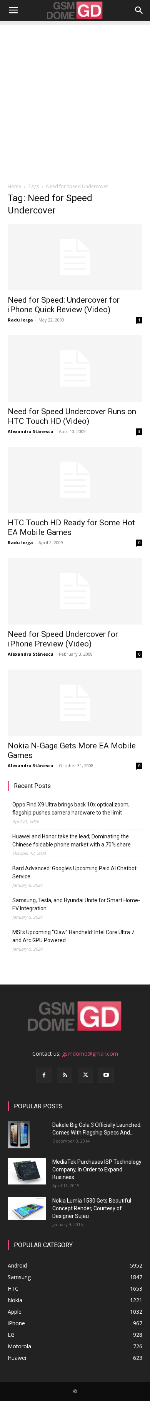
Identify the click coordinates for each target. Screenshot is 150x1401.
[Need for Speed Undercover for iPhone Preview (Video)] (75, 591)
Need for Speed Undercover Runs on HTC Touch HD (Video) (72, 416)
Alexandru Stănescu (30, 431)
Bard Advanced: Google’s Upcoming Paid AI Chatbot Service (74, 872)
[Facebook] (44, 1075)
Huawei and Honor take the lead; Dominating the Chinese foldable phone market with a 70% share (71, 840)
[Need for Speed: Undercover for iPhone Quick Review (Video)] (75, 257)
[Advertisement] (75, 100)
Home (14, 186)
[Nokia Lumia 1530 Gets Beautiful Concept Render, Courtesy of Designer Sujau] (27, 1208)
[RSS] (64, 1075)
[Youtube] (106, 1075)
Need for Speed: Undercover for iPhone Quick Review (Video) (64, 304)
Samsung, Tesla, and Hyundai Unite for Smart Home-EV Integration (76, 904)
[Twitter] (85, 1075)
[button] (13, 10)
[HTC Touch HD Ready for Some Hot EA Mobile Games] (75, 480)
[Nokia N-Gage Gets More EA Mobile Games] (75, 703)
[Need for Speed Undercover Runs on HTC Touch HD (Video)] (75, 368)
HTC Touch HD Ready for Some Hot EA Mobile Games (71, 527)
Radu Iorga (20, 320)
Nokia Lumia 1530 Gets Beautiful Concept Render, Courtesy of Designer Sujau (91, 1208)
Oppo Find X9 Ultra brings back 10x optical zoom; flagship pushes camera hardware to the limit (71, 808)
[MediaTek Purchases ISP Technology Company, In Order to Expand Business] (27, 1171)
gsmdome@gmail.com (90, 1053)
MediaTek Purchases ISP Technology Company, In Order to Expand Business (97, 1169)
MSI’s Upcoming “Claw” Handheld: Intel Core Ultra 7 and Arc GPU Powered (73, 936)
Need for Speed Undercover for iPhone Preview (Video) (63, 639)
